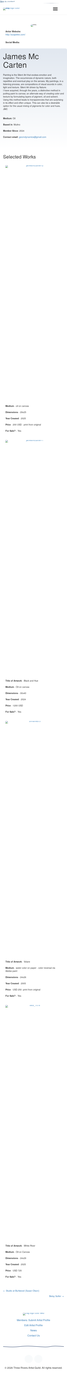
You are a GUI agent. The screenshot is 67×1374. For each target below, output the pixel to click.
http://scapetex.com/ (15, 34)
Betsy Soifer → (56, 1296)
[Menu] (55, 9)
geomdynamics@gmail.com (32, 136)
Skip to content (7, 1)
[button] (29, 1359)
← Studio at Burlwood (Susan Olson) (21, 1290)
